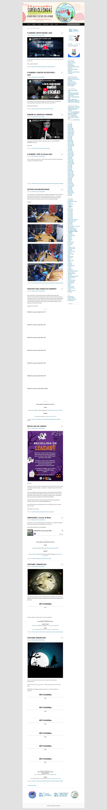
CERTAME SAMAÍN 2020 (36, 638)
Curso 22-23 (34, 558)
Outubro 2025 (70, 133)
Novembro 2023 (71, 154)
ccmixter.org (51, 625)
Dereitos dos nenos (72, 221)
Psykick (35, 774)
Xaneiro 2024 (70, 153)
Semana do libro (71, 281)
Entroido (69, 238)
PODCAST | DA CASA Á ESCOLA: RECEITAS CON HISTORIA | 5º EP (73, 94)
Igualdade (70, 249)
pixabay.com (50, 629)
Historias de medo (45, 781)
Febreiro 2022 (70, 171)
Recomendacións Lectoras (73, 276)
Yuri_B (31, 778)
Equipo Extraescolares (72, 83)
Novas (69, 261)
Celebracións (34, 66)
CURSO (51, 24)
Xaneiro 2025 (70, 142)
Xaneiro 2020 (70, 191)
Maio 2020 (70, 187)
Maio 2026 (70, 125)
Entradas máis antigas (31, 785)
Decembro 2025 (71, 131)
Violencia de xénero (72, 290)
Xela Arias (70, 291)
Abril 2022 (70, 169)
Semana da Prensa (71, 280)
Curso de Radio (71, 85)
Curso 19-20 (70, 210)
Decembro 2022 (71, 162)
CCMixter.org (51, 410)
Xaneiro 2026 (70, 129)
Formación (70, 244)
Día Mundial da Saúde (72, 230)
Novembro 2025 (71, 132)
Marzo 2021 (70, 182)
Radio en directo (46, 283)
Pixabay (36, 416)
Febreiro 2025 (70, 141)
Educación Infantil (71, 235)
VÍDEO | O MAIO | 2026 (72, 99)
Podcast (41, 283)
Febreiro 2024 (70, 152)
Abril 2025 (70, 138)
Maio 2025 (70, 137)
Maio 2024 (70, 148)
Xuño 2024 (70, 146)
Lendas (38, 283)
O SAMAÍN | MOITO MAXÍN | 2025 (39, 33)
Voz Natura (70, 80)
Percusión (70, 264)
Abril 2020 (70, 188)
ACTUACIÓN (34, 183)
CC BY (57, 625)
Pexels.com (47, 416)
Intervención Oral (71, 251)
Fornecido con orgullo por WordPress (53, 805)
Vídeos (46, 66)
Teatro (69, 285)
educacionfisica (42, 35)
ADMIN (56, 24)
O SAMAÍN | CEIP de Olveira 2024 (39, 154)
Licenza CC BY (55, 548)
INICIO (29, 24)
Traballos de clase (71, 287)
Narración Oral (71, 260)
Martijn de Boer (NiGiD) (33, 410)
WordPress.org (71, 300)
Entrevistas (70, 236)
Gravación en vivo (40, 419)
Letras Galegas (71, 253)
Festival (69, 240)
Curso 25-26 (39, 66)
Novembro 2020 (71, 184)
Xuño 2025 (70, 136)
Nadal (69, 259)
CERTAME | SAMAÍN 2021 (37, 564)
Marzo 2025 (70, 140)
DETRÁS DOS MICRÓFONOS (38, 189)
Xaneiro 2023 (70, 161)
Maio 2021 (70, 179)
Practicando (70, 269)
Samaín (43, 66)
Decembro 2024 (71, 144)
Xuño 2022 (70, 166)
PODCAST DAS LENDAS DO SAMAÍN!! (42, 289)
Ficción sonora (39, 781)
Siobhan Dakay (34, 625)
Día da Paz (70, 223)
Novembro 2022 (71, 163)
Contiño (33, 108)
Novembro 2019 (71, 192)
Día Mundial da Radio (72, 228)
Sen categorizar (52, 631)
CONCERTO (70, 206)
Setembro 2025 (71, 135)
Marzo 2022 (70, 170)
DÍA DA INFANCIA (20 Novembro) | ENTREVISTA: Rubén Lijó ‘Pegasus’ (73, 113)
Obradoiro (38, 558)
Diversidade (70, 234)
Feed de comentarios (72, 299)
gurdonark (34, 548)
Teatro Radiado (71, 286)
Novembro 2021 (71, 175)
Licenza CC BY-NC (59, 410)
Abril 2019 (70, 195)
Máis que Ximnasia (71, 84)
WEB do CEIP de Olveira (73, 77)
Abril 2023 (70, 158)
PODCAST (34, 24)
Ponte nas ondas (71, 65)
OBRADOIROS (45, 24)
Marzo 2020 (70, 190)
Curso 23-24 (34, 283)
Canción (38, 183)
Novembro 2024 (71, 145)
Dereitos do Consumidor (73, 219)
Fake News (70, 239)
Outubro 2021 (70, 177)
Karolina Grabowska (33, 554)
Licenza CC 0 (53, 416)
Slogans (69, 284)
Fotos (69, 245)
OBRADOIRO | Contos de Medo (39, 517)
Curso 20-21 (34, 781)
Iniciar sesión (70, 296)
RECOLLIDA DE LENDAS (36, 426)
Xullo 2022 (70, 165)
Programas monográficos (73, 270)
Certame (33, 631)
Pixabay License (58, 778)
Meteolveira (70, 257)
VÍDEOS (39, 24)
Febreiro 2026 (70, 128)
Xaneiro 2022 (70, 173)
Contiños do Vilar (71, 81)
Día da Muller (70, 222)
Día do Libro (70, 224)
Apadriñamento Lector (72, 201)
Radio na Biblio (71, 61)
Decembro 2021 (71, 174)
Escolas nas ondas (71, 62)
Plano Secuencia (71, 265)
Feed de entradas (71, 297)
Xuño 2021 (70, 178)
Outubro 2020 (70, 186)
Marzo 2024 (70, 150)
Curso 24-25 (47, 183)
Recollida (50, 283)
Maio (69, 255)
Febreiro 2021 (70, 183)
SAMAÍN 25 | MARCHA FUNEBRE (40, 114)
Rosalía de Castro (71, 277)
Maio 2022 (70, 167)
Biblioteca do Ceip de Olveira (73, 79)
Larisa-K (33, 629)
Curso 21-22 (37, 631)
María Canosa (70, 256)
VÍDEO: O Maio (74, 116)
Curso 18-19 (70, 209)
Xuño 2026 (70, 124)
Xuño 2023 (70, 157)
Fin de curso (70, 243)
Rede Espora (70, 64)
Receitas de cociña (71, 273)
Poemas (44, 631)
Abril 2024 (70, 149)
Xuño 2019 (70, 194)
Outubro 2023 (70, 156)
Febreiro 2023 (70, 159)
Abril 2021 (70, 180)
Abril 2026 (70, 127)
